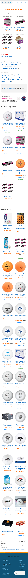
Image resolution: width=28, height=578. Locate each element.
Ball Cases (23, 85)
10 (23, 233)
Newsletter (21, 570)
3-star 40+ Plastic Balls (13, 63)
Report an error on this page (9, 549)
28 (23, 535)
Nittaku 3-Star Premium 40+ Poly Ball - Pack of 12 (8, 125)
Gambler (16, 76)
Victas (3, 81)
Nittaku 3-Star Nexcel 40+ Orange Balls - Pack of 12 (20, 172)
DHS (22, 74)
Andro (19, 78)
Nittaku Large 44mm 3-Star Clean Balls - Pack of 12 (8, 275)
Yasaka (13, 78)
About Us (21, 560)
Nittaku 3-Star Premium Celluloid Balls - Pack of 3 (20, 340)
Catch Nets (17, 85)
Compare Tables (6, 575)
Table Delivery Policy (7, 564)
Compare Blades (6, 573)
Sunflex (19, 79)
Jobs (20, 565)
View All (3, 63)
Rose (8, 79)
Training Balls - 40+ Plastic (9, 68)
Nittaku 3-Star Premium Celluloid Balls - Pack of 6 (7, 340)
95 (10, 130)
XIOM (9, 81)
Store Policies (5, 560)
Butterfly (16, 74)
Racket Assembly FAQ (7, 563)
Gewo (10, 76)
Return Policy (5, 561)
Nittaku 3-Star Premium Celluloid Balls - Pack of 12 (20, 317)
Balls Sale (5, 54)
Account (4, 568)
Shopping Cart (5, 569)
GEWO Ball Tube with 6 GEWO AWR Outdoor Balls (20, 468)
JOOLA (4, 76)
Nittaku (9, 74)
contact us (19, 545)
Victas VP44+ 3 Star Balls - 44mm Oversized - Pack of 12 (7, 532)
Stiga (3, 79)
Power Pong (5, 78)
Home (2, 6)
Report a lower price (21, 549)
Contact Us (5, 565)
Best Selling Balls (8, 56)
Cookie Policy (22, 564)
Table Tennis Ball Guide (9, 88)
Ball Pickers (10, 85)
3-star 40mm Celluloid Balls (10, 65)
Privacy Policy (22, 562)
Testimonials (5, 570)
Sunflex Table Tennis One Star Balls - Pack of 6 (20, 510)
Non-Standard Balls (7, 66)
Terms (20, 561)
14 (23, 177)
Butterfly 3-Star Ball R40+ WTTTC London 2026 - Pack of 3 (7, 227)
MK (13, 79)
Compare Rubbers (6, 574)
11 (10, 201)
